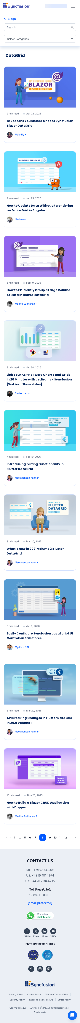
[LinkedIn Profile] (44, 931)
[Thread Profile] (49, 969)
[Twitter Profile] (36, 931)
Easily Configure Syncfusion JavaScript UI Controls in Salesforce (40, 635)
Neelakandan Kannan (27, 477)
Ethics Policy (64, 999)
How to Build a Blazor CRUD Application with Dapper (38, 805)
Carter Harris (22, 393)
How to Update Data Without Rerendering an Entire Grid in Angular (40, 208)
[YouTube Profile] (53, 931)
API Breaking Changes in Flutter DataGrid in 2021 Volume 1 (39, 720)
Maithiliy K (20, 134)
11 (60, 837)
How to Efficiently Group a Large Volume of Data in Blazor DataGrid (38, 292)
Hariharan (20, 218)
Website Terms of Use (56, 994)
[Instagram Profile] (40, 969)
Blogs (12, 19)
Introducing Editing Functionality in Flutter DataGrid (35, 466)
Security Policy (17, 999)
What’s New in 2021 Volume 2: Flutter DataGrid (35, 551)
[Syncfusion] (40, 983)
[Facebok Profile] (27, 931)
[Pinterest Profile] (31, 969)
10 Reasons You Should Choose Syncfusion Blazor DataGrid (40, 123)
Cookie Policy (34, 994)
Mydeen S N (22, 646)
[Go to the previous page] (10, 837)
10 (55, 837)
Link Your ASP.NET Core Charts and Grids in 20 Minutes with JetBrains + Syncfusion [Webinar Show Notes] (39, 379)
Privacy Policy (16, 994)
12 (65, 837)
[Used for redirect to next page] (70, 837)
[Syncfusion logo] (16, 5)
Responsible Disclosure (41, 999)
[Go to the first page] (6, 837)
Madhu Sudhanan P (26, 303)
